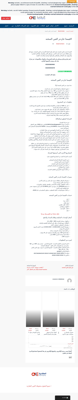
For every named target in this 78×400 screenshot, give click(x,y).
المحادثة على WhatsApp (65, 71)
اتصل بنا (6, 28)
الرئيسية (71, 26)
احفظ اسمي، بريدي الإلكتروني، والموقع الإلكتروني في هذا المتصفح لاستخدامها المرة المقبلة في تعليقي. (50, 352)
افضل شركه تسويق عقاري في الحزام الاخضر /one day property (50, 334)
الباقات (42, 26)
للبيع (47, 26)
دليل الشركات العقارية (22, 26)
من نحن (12, 28)
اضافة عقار (6, 18)
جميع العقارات (64, 28)
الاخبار (56, 26)
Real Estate (60, 44)
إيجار (51, 26)
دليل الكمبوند (35, 26)
